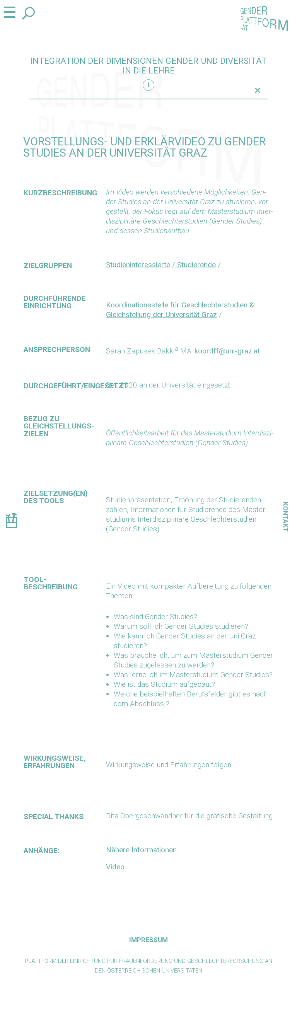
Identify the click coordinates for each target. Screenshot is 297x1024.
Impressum (148, 940)
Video (115, 866)
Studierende (195, 264)
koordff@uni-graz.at (227, 350)
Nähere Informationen (141, 849)
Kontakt (286, 517)
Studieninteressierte (138, 264)
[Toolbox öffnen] (11, 522)
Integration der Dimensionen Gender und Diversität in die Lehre (148, 65)
